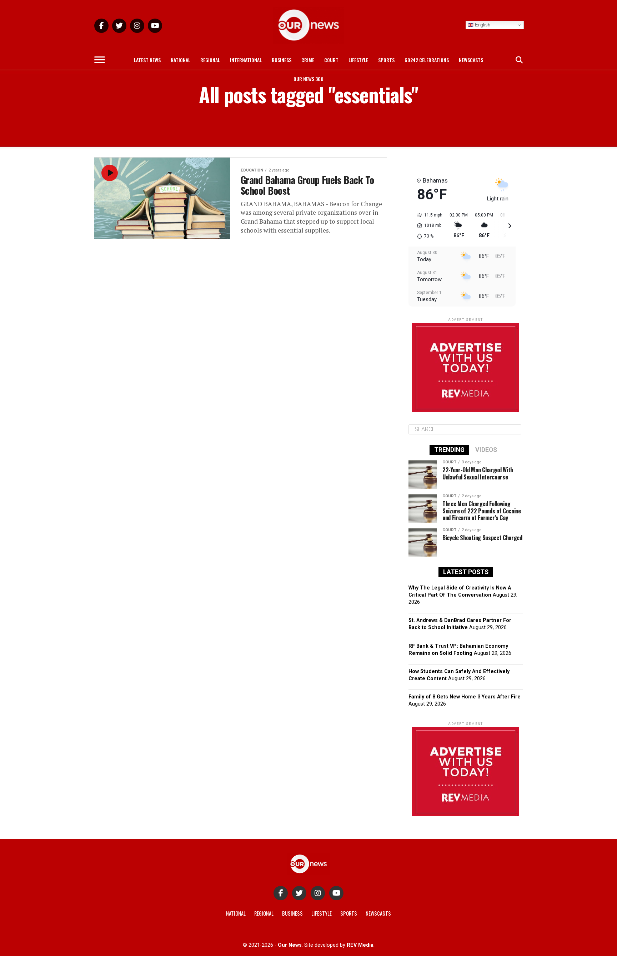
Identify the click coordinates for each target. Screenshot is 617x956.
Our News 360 (308, 79)
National (180, 60)
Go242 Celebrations (427, 60)
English (481, 25)
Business (281, 60)
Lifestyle (358, 60)
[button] (427, 225)
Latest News (147, 60)
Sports (386, 60)
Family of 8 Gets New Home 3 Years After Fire (464, 697)
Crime (307, 60)
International (246, 60)
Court (331, 60)
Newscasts (471, 60)
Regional (210, 60)
